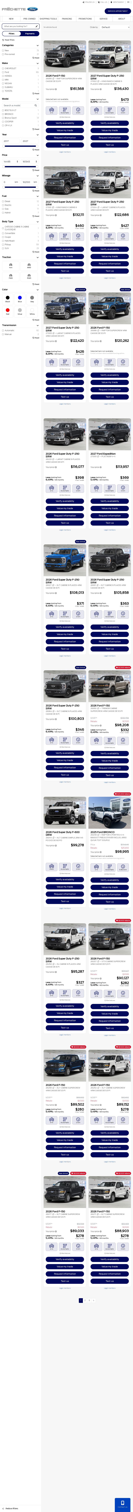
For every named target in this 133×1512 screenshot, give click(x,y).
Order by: (94, 27)
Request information (65, 137)
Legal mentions (65, 152)
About (121, 19)
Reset (37, 58)
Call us (103, 2)
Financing (67, 19)
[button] (45, 56)
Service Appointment (118, 11)
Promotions (85, 19)
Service (104, 19)
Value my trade (65, 130)
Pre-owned (30, 19)
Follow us (89, 2)
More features (65, 117)
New (11, 19)
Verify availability (65, 123)
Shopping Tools (48, 19)
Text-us (65, 145)
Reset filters (9, 40)
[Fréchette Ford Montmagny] (20, 8)
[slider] (3, 146)
